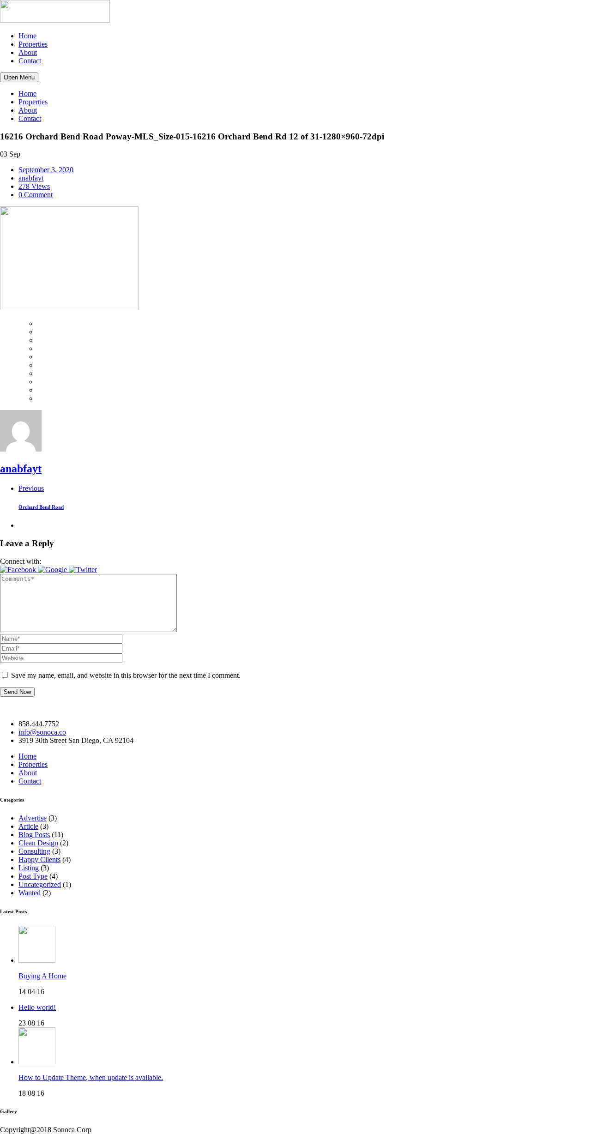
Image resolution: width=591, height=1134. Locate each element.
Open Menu (19, 77)
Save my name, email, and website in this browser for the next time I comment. (126, 675)
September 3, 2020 (45, 170)
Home (27, 36)
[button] (19, 569)
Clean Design (38, 843)
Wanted (29, 893)
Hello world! (37, 1007)
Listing (28, 868)
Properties (33, 44)
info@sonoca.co (42, 732)
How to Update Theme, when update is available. (90, 1077)
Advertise (32, 818)
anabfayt (30, 178)
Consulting (34, 851)
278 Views (34, 186)
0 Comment (35, 195)
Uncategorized (39, 884)
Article (28, 826)
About (27, 52)
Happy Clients (39, 859)
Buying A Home (42, 976)
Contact (29, 61)
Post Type (33, 876)
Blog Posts (34, 834)
